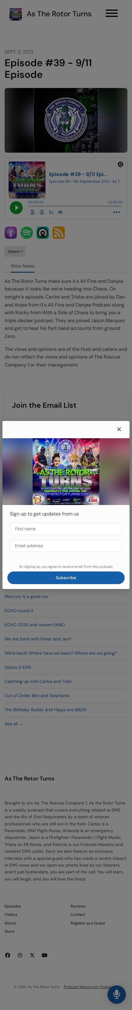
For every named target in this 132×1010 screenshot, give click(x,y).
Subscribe (66, 577)
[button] (119, 429)
